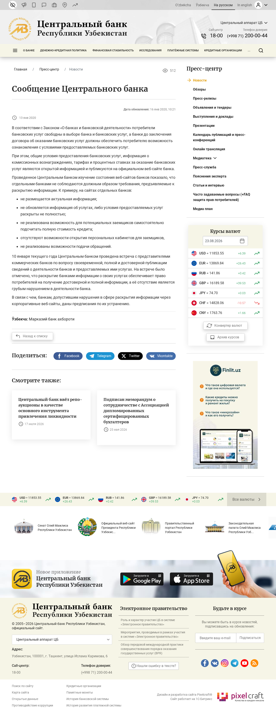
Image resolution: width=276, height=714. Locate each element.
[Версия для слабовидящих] (13, 5)
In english (244, 5)
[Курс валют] (75, 5)
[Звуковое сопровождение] (24, 5)
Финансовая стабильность (113, 50)
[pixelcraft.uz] (240, 696)
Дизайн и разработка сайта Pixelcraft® (184, 694)
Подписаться (250, 638)
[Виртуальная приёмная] (54, 5)
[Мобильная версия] (34, 5)
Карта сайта (20, 692)
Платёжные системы (183, 50)
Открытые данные (25, 699)
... (249, 50)
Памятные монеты (79, 692)
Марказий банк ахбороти (51, 319)
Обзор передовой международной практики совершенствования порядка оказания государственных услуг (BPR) (152, 649)
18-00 (216, 36)
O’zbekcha (183, 5)
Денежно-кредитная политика (63, 50)
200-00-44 (247, 36)
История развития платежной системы (93, 705)
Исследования (150, 50)
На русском (223, 5)
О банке (28, 50)
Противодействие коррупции (32, 705)
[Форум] (44, 5)
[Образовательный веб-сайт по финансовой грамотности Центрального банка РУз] (225, 414)
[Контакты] (65, 5)
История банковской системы (87, 699)
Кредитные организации (223, 50)
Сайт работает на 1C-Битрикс (191, 699)
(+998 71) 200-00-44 (96, 672)
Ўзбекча (202, 5)
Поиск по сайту (22, 686)
